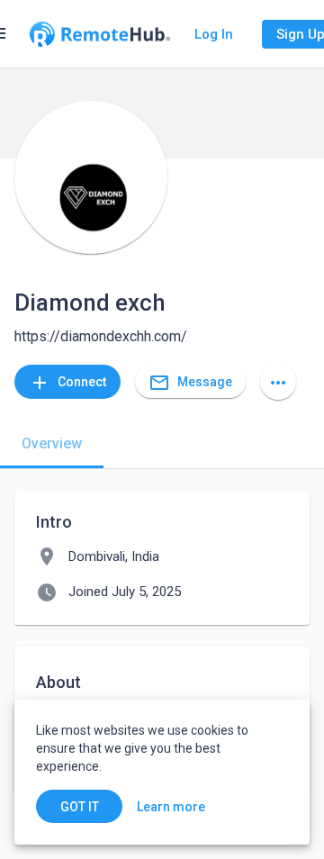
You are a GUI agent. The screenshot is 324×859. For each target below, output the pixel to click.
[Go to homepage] (100, 34)
